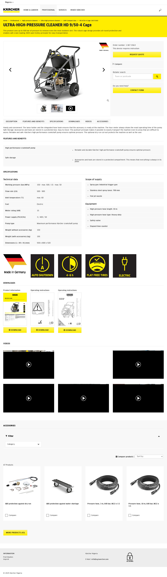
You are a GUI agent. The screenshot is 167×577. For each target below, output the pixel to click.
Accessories (102, 121)
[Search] (160, 10)
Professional (48, 10)
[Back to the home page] (12, 10)
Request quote (137, 54)
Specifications (56, 121)
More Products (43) (15, 533)
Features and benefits (33, 121)
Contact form (137, 90)
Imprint (6, 559)
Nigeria (8, 2)
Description (11, 121)
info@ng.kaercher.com (99, 559)
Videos (88, 121)
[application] (28, 364)
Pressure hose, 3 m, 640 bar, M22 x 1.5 (103, 504)
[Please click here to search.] (157, 76)
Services (63, 10)
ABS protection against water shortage (62, 504)
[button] (10, 69)
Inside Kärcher (77, 10)
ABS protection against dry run (18, 504)
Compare (118, 64)
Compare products (125, 457)
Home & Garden (30, 10)
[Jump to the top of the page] (160, 572)
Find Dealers (8, 557)
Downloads (74, 121)
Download (15, 330)
